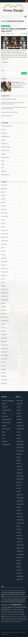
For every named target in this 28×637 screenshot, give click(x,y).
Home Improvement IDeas (14, 602)
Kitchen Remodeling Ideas (19, 612)
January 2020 (4, 313)
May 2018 (3, 369)
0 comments (24, 33)
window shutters (18, 621)
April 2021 (3, 285)
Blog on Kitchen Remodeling (10, 596)
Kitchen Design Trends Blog (6, 610)
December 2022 (4, 233)
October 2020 (4, 296)
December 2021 (4, 268)
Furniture (3, 140)
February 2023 (4, 230)
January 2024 (4, 209)
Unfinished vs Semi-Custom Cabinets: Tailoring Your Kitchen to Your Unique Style (12, 103)
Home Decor (4, 143)
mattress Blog (6, 616)
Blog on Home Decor (10, 594)
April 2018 (3, 372)
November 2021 (4, 272)
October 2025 (4, 185)
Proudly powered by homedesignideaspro (10, 632)
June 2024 (3, 195)
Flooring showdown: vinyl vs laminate (9, 112)
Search (2, 70)
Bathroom (3, 129)
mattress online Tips (10, 618)
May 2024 (3, 199)
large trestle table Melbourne (15, 614)
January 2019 (4, 341)
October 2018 (4, 352)
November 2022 (4, 237)
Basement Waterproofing (7, 126)
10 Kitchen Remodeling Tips (6, 590)
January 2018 (4, 383)
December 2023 (4, 213)
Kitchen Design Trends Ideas (16, 610)
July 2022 (3, 247)
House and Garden (5, 150)
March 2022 (3, 258)
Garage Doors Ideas (16, 600)
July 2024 (3, 192)
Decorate (11, 598)
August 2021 (4, 275)
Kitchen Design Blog (12, 609)
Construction (4, 133)
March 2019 (3, 334)
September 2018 (4, 355)
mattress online (12, 616)
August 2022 (4, 244)
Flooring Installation (5, 136)
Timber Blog (19, 618)
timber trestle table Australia (8, 619)
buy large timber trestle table (20, 596)
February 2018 (4, 379)
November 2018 (4, 348)
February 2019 (4, 338)
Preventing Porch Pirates (6, 115)
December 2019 (4, 317)
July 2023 (3, 219)
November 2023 (4, 216)
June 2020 (3, 303)
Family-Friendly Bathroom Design (8, 99)
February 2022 (4, 261)
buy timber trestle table (5, 598)
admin (3, 33)
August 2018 (4, 358)
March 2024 (3, 206)
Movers (2, 164)
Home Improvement (6, 26)
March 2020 (3, 310)
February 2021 (4, 289)
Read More (5, 62)
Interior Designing (5, 157)
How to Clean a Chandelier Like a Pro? (14, 29)
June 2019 (3, 327)
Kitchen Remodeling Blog (10, 612)
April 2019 (3, 331)
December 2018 (4, 345)
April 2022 (3, 254)
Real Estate (3, 171)
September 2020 (4, 299)
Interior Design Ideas (16, 607)
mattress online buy (18, 616)
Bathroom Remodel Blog (15, 590)
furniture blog (7, 600)
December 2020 (4, 292)
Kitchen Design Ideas (20, 609)
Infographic (16, 604)
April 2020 (3, 306)
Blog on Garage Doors (9, 592)
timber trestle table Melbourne (19, 619)
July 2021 (3, 279)
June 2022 (3, 251)
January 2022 (4, 265)
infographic (3, 154)
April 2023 (3, 226)
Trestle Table (13, 621)
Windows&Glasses (5, 174)
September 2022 (4, 240)
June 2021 (3, 282)
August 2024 (4, 188)
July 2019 (3, 324)
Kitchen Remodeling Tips (5, 614)
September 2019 (4, 320)
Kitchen (2, 160)
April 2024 (3, 202)
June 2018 (3, 365)
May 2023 (3, 223)
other (2, 167)
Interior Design (7, 607)
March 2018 (3, 376)
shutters (15, 618)
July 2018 (3, 362)
